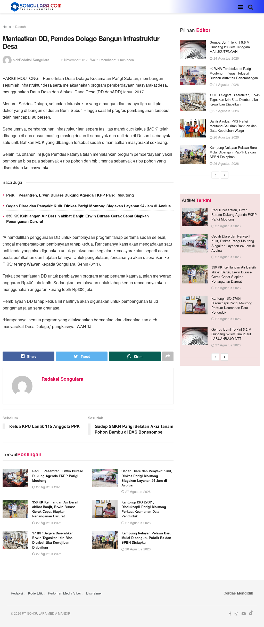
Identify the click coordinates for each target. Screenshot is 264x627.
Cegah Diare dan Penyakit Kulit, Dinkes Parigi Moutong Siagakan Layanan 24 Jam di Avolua (88, 206)
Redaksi (17, 593)
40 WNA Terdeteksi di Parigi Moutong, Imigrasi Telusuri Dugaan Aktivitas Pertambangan (234, 73)
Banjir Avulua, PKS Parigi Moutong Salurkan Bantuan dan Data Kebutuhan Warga (233, 126)
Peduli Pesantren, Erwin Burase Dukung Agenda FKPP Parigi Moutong (70, 195)
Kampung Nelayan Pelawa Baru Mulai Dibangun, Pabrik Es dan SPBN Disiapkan (146, 538)
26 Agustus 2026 (137, 549)
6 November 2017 (74, 59)
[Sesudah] (224, 175)
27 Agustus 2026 (48, 486)
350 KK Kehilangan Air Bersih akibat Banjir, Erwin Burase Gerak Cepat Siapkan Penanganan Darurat (77, 218)
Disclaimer (94, 593)
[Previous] (215, 175)
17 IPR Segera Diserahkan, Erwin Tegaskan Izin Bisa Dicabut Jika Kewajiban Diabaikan (53, 540)
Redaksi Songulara (34, 59)
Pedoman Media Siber (64, 593)
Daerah (20, 26)
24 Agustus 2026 (225, 58)
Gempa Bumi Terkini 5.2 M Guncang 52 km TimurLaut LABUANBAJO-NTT (231, 334)
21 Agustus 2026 (225, 84)
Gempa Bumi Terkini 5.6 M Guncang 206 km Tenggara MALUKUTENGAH (230, 47)
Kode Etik (35, 593)
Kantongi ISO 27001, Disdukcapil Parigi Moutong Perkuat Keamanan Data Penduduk (143, 509)
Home (7, 26)
